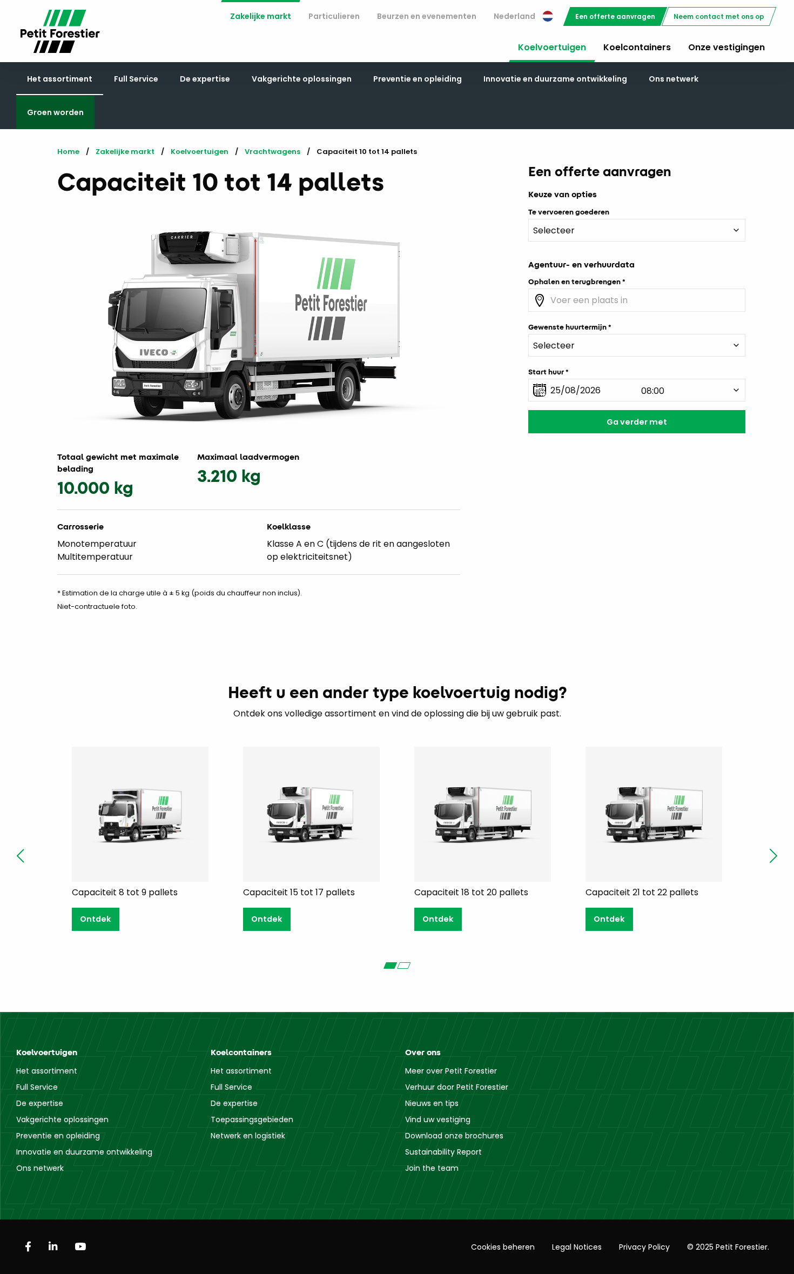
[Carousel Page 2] (404, 965)
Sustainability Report (443, 1151)
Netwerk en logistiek (248, 1135)
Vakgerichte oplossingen (302, 78)
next (773, 856)
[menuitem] (260, 16)
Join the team (432, 1168)
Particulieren (334, 16)
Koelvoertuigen (552, 47)
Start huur (546, 372)
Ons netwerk (673, 78)
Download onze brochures (454, 1135)
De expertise (205, 78)
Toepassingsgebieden (252, 1119)
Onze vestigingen (726, 47)
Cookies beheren (503, 1247)
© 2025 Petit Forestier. (728, 1247)
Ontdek (95, 919)
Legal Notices (577, 1247)
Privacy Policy (644, 1247)
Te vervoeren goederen (568, 212)
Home (68, 151)
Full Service (136, 78)
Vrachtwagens (272, 151)
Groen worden (55, 112)
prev (20, 856)
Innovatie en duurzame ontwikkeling (555, 78)
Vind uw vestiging (437, 1119)
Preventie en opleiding (417, 78)
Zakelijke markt (260, 16)
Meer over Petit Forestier (451, 1070)
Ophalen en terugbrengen (574, 281)
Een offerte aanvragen (615, 16)
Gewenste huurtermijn (567, 327)
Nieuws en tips (432, 1103)
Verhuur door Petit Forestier (456, 1087)
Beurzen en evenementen (426, 16)
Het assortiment (59, 78)
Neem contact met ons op (719, 16)
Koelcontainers (637, 47)
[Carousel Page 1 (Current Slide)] (390, 965)
